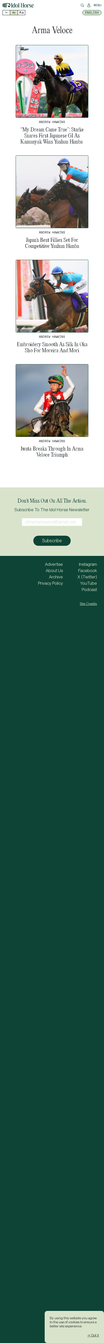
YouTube (88, 583)
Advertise (54, 564)
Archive (56, 576)
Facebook (87, 570)
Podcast (89, 589)
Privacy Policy (50, 583)
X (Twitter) (87, 576)
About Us (54, 570)
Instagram (88, 564)
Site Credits (88, 604)
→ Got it (93, 1335)
